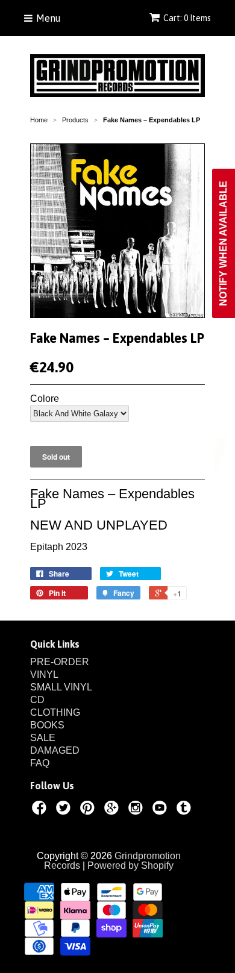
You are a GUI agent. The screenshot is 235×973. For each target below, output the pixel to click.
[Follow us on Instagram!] (137, 810)
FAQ (39, 763)
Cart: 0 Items (187, 18)
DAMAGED (55, 750)
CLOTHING (55, 712)
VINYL (44, 674)
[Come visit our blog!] (186, 810)
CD (37, 700)
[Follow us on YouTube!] (161, 810)
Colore (44, 399)
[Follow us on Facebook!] (41, 810)
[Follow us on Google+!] (113, 810)
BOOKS (47, 725)
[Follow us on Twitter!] (65, 810)
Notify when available (223, 243)
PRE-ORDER (59, 662)
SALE (42, 738)
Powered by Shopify (130, 865)
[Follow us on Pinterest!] (89, 810)
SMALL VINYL (61, 687)
